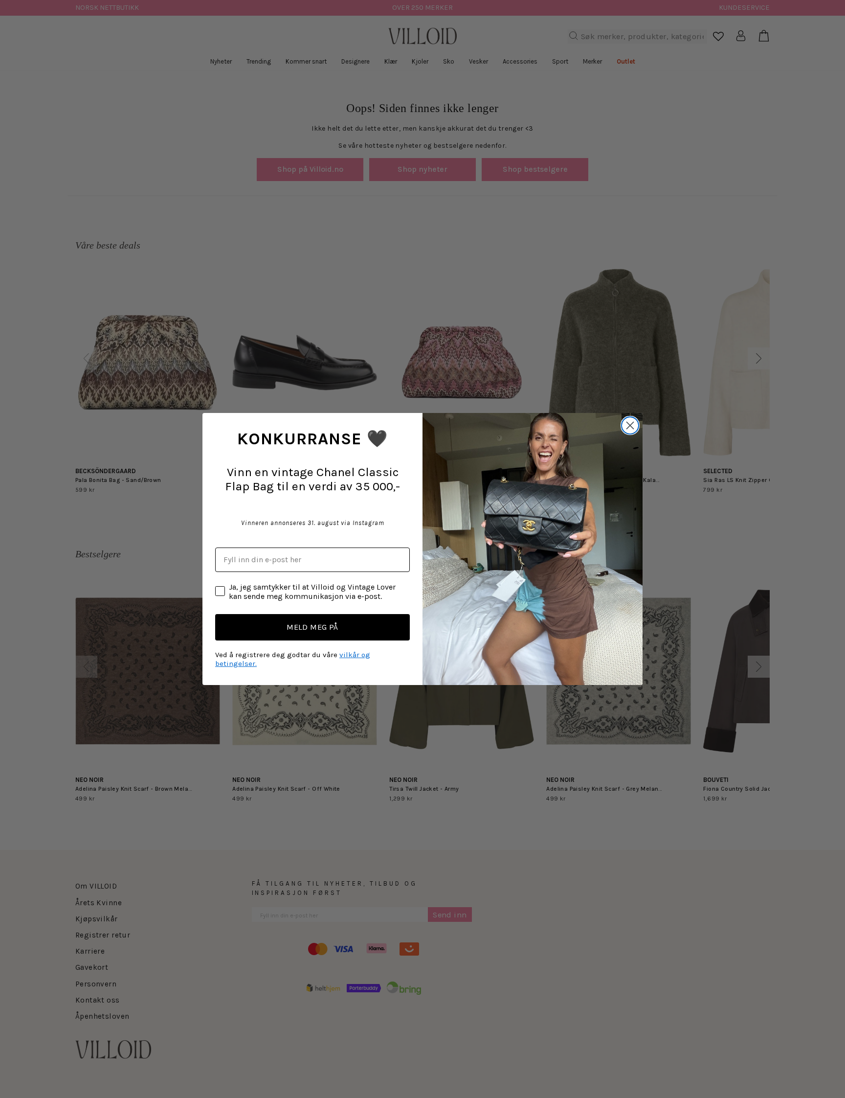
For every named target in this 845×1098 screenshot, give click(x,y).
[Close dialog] (630, 425)
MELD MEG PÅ (312, 627)
